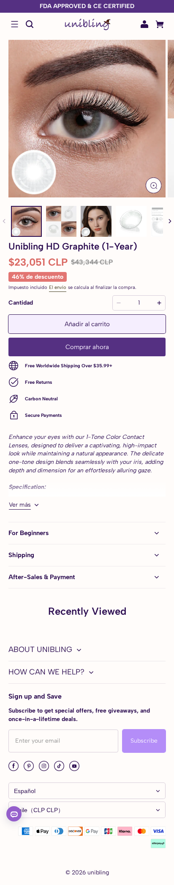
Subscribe (144, 740)
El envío (57, 287)
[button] (14, 24)
